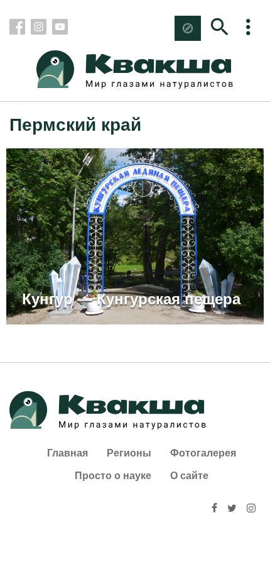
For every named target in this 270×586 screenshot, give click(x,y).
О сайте (189, 475)
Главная (67, 453)
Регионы (129, 453)
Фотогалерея (203, 453)
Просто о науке (113, 475)
